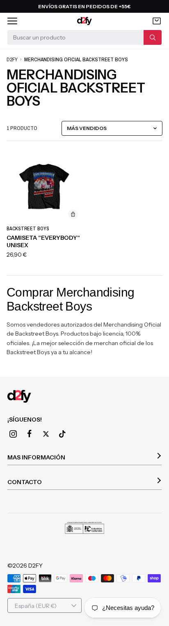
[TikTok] (62, 434)
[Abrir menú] (12, 21)
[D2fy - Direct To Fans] (84, 21)
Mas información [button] (36, 457)
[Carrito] (157, 21)
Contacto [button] (24, 482)
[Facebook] (29, 434)
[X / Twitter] (46, 434)
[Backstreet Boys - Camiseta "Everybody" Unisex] (44, 185)
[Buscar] (153, 37)
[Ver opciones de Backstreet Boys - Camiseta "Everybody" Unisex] (73, 214)
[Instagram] (13, 434)
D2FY (12, 59)
